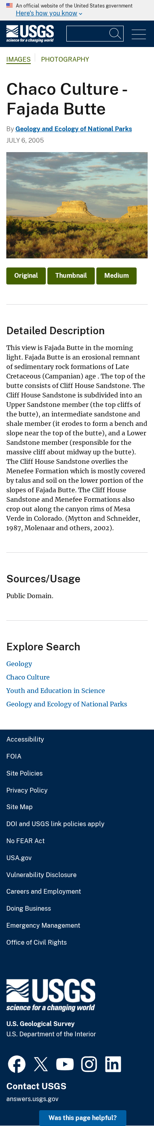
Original (26, 275)
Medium (116, 275)
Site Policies (24, 773)
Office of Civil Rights (36, 942)
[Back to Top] (125, 1097)
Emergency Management (43, 925)
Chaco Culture (28, 677)
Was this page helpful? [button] (83, 1118)
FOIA (13, 756)
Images (18, 59)
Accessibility (25, 739)
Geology (19, 664)
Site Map (19, 807)
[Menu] (139, 34)
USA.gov (19, 858)
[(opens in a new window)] (16, 1063)
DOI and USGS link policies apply (55, 824)
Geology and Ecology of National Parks (73, 129)
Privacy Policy (27, 790)
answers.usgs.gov (32, 1099)
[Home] (30, 40)
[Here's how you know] (77, 10)
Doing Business (28, 908)
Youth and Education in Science (55, 691)
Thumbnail (71, 275)
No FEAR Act (25, 841)
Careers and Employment (43, 891)
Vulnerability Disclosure (41, 875)
